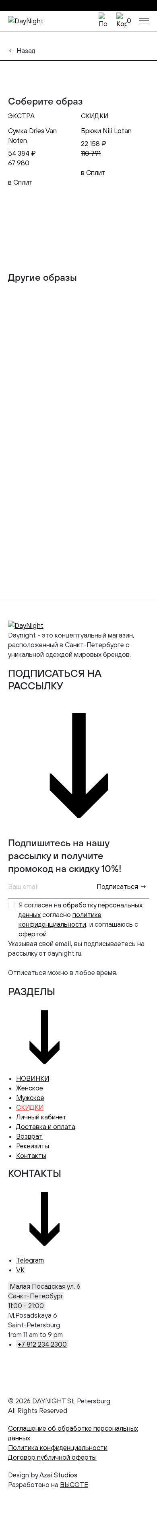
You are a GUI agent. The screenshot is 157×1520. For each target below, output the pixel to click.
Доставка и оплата (45, 1127)
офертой (33, 934)
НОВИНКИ (32, 1078)
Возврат (29, 1136)
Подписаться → (122, 886)
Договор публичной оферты (52, 1457)
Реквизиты (32, 1146)
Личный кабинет (41, 1117)
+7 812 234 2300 (42, 1344)
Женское (29, 1088)
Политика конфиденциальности (57, 1448)
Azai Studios (58, 1475)
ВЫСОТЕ (74, 1485)
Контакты (31, 1156)
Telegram (30, 1260)
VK (20, 1270)
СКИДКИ (29, 1107)
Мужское (30, 1098)
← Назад (21, 51)
